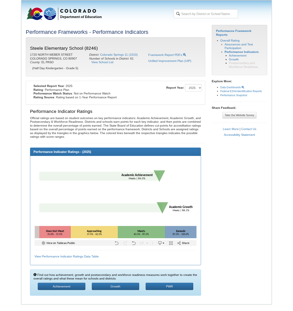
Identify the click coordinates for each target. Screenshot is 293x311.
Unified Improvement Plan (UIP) (169, 61)
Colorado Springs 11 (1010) (119, 54)
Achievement (237, 55)
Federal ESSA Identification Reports (241, 91)
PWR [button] (169, 286)
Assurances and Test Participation (239, 46)
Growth (234, 59)
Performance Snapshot (233, 95)
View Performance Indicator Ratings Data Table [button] (67, 256)
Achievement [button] (61, 286)
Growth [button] (115, 286)
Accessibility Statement (239, 134)
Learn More (231, 129)
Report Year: (175, 87)
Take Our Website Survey (239, 115)
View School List (102, 62)
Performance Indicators (242, 52)
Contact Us (248, 129)
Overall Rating (230, 40)
